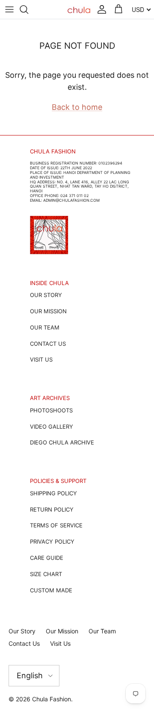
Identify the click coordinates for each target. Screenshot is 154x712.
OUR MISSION (48, 311)
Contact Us (24, 643)
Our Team (102, 631)
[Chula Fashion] (79, 10)
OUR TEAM (44, 327)
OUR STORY (46, 294)
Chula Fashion (51, 699)
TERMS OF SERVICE (56, 525)
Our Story (22, 631)
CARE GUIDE (46, 557)
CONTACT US (48, 343)
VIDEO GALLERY (51, 426)
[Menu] (9, 9)
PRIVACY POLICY (52, 541)
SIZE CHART (46, 574)
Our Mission (62, 631)
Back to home (77, 107)
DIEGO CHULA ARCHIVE (62, 442)
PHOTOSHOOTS (51, 410)
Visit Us (60, 643)
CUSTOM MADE (51, 590)
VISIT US (41, 359)
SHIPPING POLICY (53, 493)
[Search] (28, 9)
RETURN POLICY (52, 509)
